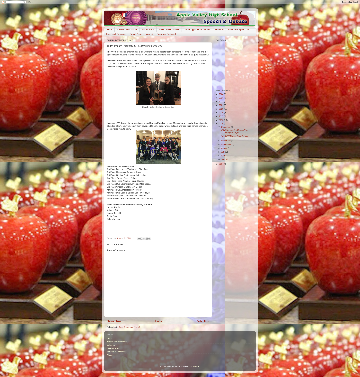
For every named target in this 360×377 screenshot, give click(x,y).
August (224, 148)
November (226, 141)
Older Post (203, 321)
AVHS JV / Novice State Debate (234, 136)
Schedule (219, 29)
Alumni (149, 34)
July (223, 152)
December (226, 127)
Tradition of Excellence (127, 29)
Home (109, 29)
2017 (221, 116)
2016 (221, 120)
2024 (221, 94)
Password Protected (166, 34)
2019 (221, 113)
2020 (221, 109)
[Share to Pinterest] (149, 238)
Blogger (196, 366)
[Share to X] (144, 238)
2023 (221, 98)
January (225, 159)
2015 (221, 124)
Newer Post (114, 321)
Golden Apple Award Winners (197, 29)
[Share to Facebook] (146, 238)
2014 (221, 164)
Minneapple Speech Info (239, 29)
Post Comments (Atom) (129, 327)
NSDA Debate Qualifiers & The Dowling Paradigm (234, 131)
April (223, 156)
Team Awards (148, 29)
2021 (221, 105)
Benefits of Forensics (116, 34)
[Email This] (138, 238)
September (226, 145)
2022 (221, 101)
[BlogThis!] (141, 238)
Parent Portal (136, 34)
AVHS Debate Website (169, 29)
